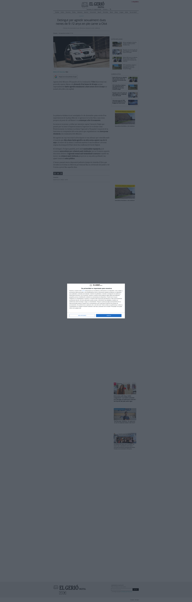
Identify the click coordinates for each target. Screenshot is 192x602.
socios (83, 290)
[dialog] (96, 301)
